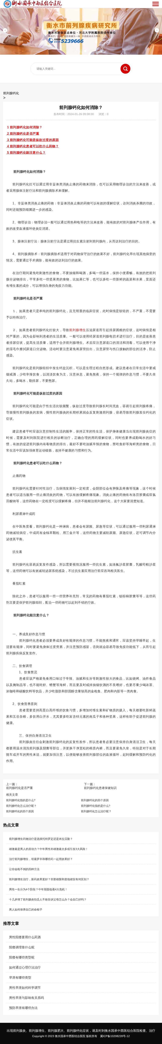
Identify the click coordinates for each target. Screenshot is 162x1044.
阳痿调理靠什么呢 (21, 947)
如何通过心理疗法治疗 (25, 967)
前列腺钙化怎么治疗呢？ (21, 805)
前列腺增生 (77, 330)
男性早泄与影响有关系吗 (26, 997)
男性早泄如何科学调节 (25, 987)
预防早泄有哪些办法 (23, 1008)
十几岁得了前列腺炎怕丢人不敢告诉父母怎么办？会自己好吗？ (48, 899)
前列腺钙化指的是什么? (20, 800)
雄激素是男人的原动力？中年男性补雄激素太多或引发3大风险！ (48, 849)
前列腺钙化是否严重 (19, 788)
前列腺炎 (19, 1030)
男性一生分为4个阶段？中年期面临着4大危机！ (38, 889)
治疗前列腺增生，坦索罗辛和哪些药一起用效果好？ (41, 859)
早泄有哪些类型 (20, 977)
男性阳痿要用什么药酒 (25, 937)
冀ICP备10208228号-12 (115, 1036)
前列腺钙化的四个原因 (95, 800)
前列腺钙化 (11, 93)
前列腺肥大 (56, 1030)
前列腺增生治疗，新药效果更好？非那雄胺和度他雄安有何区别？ (49, 879)
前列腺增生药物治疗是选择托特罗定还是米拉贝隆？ (41, 838)
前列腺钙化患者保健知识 (100, 788)
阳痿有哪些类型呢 (21, 957)
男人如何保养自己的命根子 (25, 909)
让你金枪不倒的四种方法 (24, 869)
